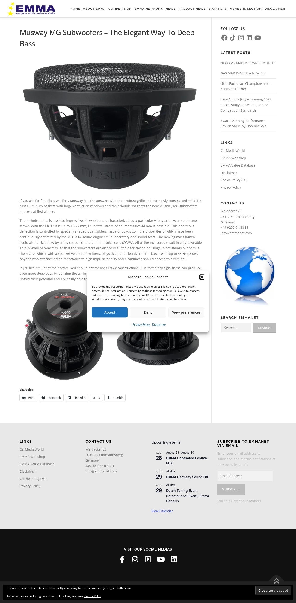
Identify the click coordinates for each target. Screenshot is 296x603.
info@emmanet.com (236, 233)
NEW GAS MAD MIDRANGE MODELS (248, 63)
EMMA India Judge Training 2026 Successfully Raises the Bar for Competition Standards (246, 105)
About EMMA (94, 8)
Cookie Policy (92, 596)
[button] (202, 277)
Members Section (246, 8)
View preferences (186, 312)
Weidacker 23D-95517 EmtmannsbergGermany (104, 455)
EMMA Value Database (238, 165)
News (171, 8)
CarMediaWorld (233, 150)
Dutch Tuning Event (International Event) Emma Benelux (187, 495)
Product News (192, 8)
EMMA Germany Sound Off (187, 477)
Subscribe (231, 489)
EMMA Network (149, 8)
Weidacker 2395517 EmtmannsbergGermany (238, 216)
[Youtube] (160, 559)
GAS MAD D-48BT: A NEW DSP (243, 73)
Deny (148, 312)
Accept (109, 312)
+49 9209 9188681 (234, 227)
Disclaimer (159, 324)
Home (75, 8)
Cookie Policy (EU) (234, 180)
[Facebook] (122, 559)
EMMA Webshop (233, 158)
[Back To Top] (276, 581)
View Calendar (162, 511)
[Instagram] (135, 559)
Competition (120, 8)
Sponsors (218, 8)
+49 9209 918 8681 (100, 466)
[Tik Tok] (148, 559)
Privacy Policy (141, 324)
